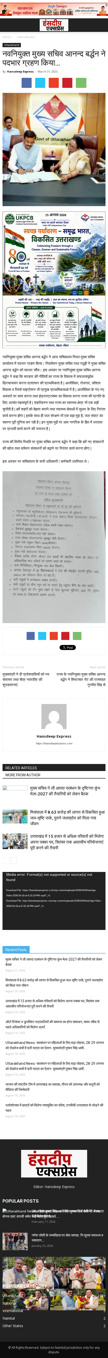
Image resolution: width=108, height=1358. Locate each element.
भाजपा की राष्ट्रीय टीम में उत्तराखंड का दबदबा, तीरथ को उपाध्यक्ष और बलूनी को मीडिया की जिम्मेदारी (53, 1087)
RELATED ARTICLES (21, 768)
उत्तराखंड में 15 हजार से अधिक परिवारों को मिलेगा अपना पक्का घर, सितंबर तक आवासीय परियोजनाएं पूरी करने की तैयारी (67, 842)
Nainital (9, 1318)
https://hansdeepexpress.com (54, 743)
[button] (101, 25)
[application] (54, 901)
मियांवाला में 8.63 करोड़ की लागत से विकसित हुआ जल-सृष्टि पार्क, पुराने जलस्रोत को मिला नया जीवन (67, 818)
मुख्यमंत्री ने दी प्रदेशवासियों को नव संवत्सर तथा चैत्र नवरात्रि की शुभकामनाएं (26, 679)
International (13, 1310)
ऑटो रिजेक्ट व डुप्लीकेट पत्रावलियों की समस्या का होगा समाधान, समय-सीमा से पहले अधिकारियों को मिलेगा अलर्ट (52, 1024)
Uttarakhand (11, 45)
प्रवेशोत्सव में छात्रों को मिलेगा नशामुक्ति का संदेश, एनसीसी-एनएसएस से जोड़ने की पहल (54, 1107)
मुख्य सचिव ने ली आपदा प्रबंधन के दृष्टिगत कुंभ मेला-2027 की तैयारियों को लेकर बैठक (54, 962)
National (9, 1303)
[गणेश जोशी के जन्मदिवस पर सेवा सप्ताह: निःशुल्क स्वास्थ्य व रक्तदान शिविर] (15, 1241)
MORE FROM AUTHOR (23, 775)
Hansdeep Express (20, 71)
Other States (13, 1325)
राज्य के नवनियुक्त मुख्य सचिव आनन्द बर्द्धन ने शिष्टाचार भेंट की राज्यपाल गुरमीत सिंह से (81, 679)
